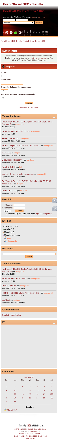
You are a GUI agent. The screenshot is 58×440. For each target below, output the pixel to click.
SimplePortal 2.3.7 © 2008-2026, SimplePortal (30, 436)
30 (6, 401)
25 (23, 398)
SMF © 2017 (28, 429)
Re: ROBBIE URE (9, 191)
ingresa (33, 17)
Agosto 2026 (29, 377)
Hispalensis (12, 241)
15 (52, 390)
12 (30, 390)
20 (37, 394)
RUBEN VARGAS (9, 138)
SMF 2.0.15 (18, 429)
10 (15, 390)
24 (15, 398)
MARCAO (6, 153)
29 (52, 398)
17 (15, 394)
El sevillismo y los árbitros (13, 160)
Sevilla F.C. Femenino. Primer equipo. (18, 174)
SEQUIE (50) (12, 410)
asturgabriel (19, 124)
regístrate (41, 17)
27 (37, 398)
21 (44, 394)
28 (44, 398)
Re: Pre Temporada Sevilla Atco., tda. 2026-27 (21, 146)
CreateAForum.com (34, 431)
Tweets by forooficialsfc (11, 315)
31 (15, 401)
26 (30, 398)
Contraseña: (7, 208)
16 (6, 394)
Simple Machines (40, 429)
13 (37, 390)
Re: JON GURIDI (9, 167)
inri (20, 167)
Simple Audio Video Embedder (30, 434)
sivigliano (30, 160)
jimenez (10, 238)
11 (23, 390)
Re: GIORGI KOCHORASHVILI (15, 131)
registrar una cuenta (38, 58)
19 (30, 394)
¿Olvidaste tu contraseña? (29, 107)
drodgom (16, 153)
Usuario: (9, 205)
